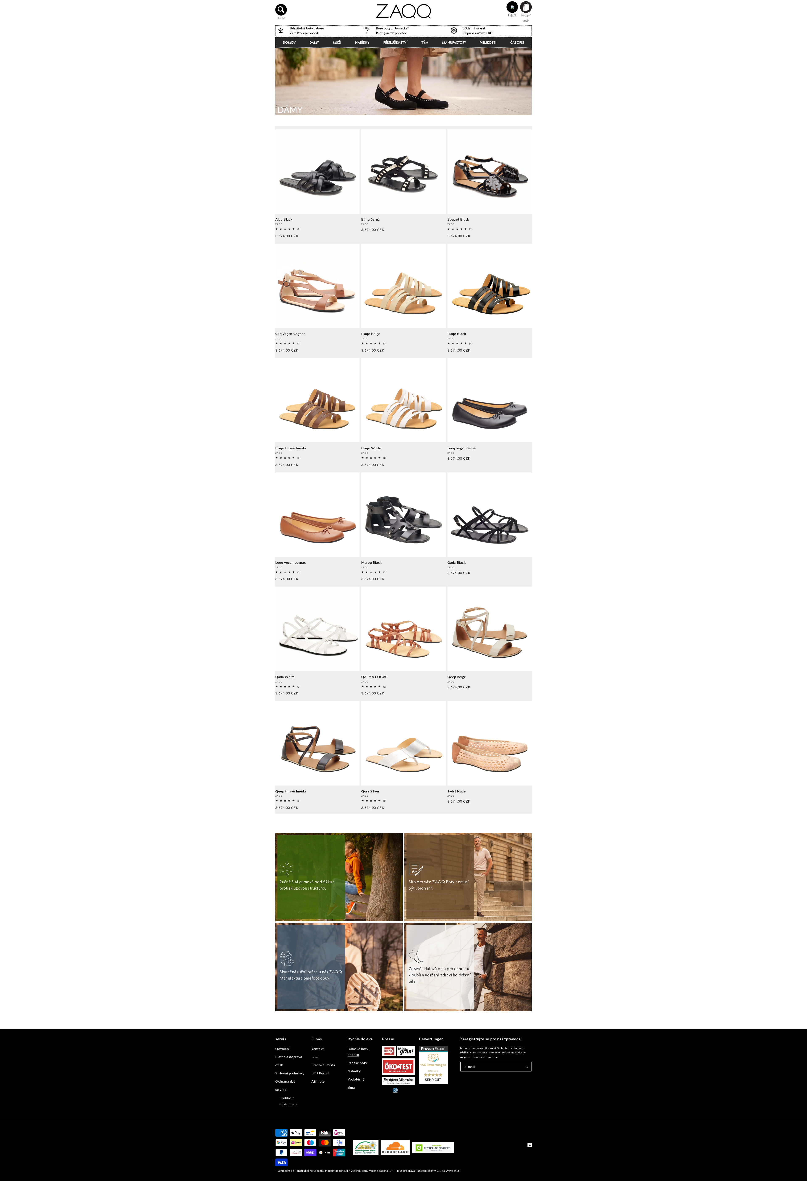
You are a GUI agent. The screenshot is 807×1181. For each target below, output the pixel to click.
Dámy (314, 42)
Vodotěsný (356, 1079)
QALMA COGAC (374, 677)
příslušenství (395, 42)
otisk (279, 1065)
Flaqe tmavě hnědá (290, 448)
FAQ (315, 1057)
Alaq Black (284, 219)
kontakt (317, 1049)
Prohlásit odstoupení (288, 1101)
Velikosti (488, 42)
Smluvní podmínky (290, 1073)
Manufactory (454, 42)
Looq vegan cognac (290, 562)
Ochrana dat (285, 1081)
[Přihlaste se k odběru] (526, 1067)
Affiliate (317, 1081)
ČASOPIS (517, 42)
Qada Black (456, 562)
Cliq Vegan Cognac (290, 334)
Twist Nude (456, 791)
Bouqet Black (458, 219)
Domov (289, 42)
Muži (337, 42)
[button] (281, 9)
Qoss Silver (370, 791)
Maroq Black (371, 562)
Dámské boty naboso (358, 1052)
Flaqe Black (456, 334)
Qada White (285, 677)
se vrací (281, 1089)
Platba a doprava (288, 1057)
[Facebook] (529, 1146)
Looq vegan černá (461, 448)
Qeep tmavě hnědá (290, 791)
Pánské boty (357, 1063)
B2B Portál (320, 1073)
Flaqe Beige (370, 334)
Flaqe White (371, 448)
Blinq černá (370, 219)
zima (351, 1087)
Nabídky (362, 42)
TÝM (424, 42)
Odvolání (282, 1049)
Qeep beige (456, 677)
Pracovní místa (323, 1065)
